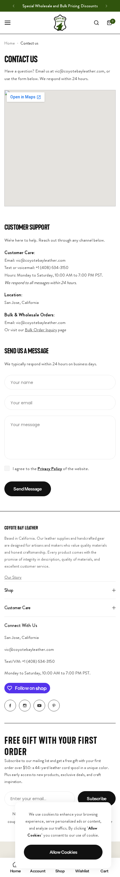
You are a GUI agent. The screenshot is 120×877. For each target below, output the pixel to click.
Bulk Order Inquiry (41, 330)
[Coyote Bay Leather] (60, 23)
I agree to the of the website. (51, 468)
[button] (13, 6)
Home (9, 43)
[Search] (96, 22)
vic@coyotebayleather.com (29, 649)
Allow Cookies (63, 852)
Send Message (27, 489)
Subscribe (97, 798)
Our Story (13, 577)
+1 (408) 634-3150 (38, 661)
